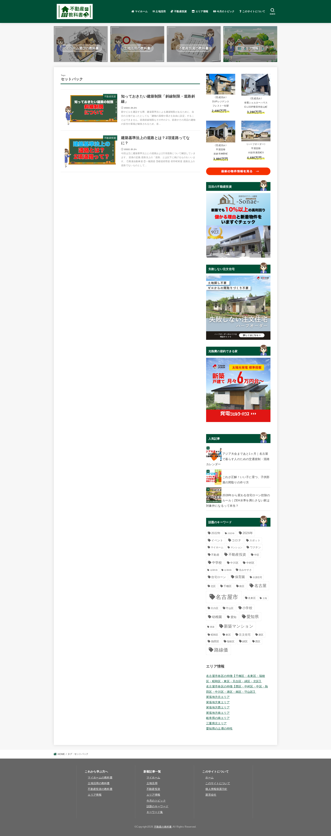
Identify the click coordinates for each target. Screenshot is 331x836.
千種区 (228, 586)
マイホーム (141, 11)
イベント (217, 540)
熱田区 (215, 641)
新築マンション (238, 626)
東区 (228, 634)
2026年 (248, 533)
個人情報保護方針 (216, 789)
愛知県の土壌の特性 (219, 728)
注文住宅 (245, 634)
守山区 (230, 608)
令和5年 (214, 570)
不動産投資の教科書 (100, 789)
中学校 (217, 562)
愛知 (234, 617)
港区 (261, 634)
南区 (241, 586)
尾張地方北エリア (218, 697)
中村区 (250, 562)
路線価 (221, 649)
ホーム (209, 777)
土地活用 (160, 11)
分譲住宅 (257, 577)
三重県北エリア (216, 723)
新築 (212, 627)
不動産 (215, 554)
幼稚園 (217, 617)
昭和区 (214, 635)
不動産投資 (180, 11)
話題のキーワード (157, 806)
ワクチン (255, 547)
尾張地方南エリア (218, 712)
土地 (265, 598)
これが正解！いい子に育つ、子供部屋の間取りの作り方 (246, 480)
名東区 (252, 598)
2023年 (231, 533)
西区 (258, 641)
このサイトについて (253, 11)
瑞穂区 (230, 641)
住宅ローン (218, 577)
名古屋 (260, 585)
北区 (213, 586)
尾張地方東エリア (218, 702)
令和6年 (228, 570)
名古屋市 (227, 597)
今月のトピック (225, 11)
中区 (256, 554)
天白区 (214, 608)
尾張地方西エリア (218, 707)
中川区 (234, 562)
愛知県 (253, 616)
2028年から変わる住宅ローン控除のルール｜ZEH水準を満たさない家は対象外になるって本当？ (238, 500)
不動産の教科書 (163, 826)
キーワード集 (155, 812)
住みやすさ (245, 569)
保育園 (240, 577)
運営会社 (210, 794)
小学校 (247, 608)
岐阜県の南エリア (218, 718)
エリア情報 (201, 11)
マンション (237, 547)
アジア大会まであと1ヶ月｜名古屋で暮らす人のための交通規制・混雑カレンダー (238, 459)
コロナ (236, 540)
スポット (254, 540)
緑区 (245, 641)
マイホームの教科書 (100, 777)
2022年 (216, 533)
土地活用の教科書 (99, 783)
